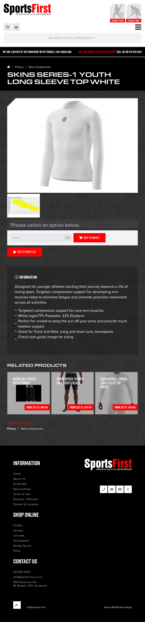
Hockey (18, 530)
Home (17, 473)
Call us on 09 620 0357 (129, 52)
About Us (19, 478)
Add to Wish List (26, 252)
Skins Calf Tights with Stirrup (24, 381)
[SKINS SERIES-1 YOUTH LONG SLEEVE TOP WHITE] (72, 146)
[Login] (8, 27)
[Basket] (16, 27)
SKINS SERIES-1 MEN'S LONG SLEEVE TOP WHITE (113, 383)
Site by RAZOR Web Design (118, 607)
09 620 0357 (22, 572)
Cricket (17, 525)
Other (17, 550)
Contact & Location (26, 504)
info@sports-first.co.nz (27, 577)
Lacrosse (19, 535)
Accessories (21, 540)
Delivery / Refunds (25, 499)
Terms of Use (21, 494)
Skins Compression (40, 67)
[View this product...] (28, 374)
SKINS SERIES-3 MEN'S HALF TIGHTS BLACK (70, 381)
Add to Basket (92, 238)
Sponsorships (22, 489)
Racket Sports (22, 545)
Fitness (19, 67)
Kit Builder (20, 484)
